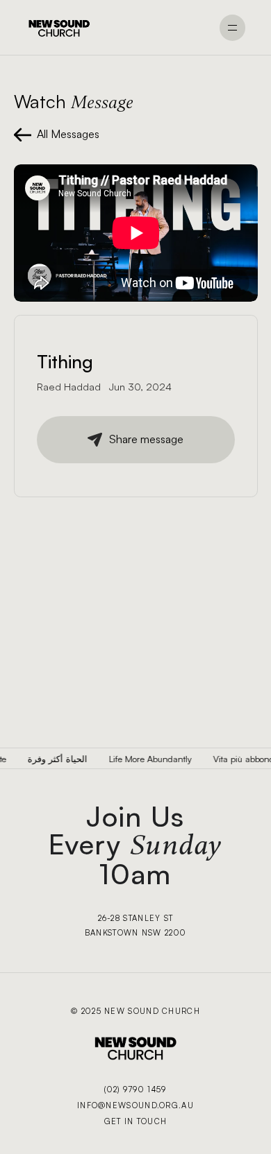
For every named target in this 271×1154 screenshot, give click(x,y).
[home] (59, 28)
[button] (233, 28)
